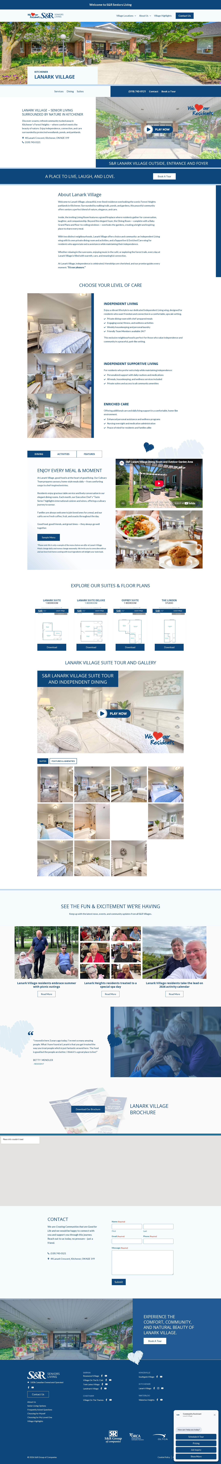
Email (118, 1236)
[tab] (38, 454)
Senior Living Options (36, 1406)
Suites (80, 91)
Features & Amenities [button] (63, 761)
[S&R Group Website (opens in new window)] (113, 1436)
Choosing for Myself (36, 1413)
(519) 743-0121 (137, 91)
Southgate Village (146, 1377)
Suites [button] (42, 761)
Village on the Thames (93, 1400)
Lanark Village (145, 1388)
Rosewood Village (91, 1376)
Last (145, 1231)
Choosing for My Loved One (39, 1417)
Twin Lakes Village (91, 1384)
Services (59, 91)
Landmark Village (90, 1388)
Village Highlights (35, 1421)
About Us (31, 1402)
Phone (150, 1236)
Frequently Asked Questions (39, 1409)
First (114, 1231)
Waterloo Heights (146, 1400)
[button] (134, 16)
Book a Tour (168, 91)
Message (120, 1248)
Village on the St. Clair (93, 1380)
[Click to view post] (47, 952)
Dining (70, 91)
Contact (153, 91)
